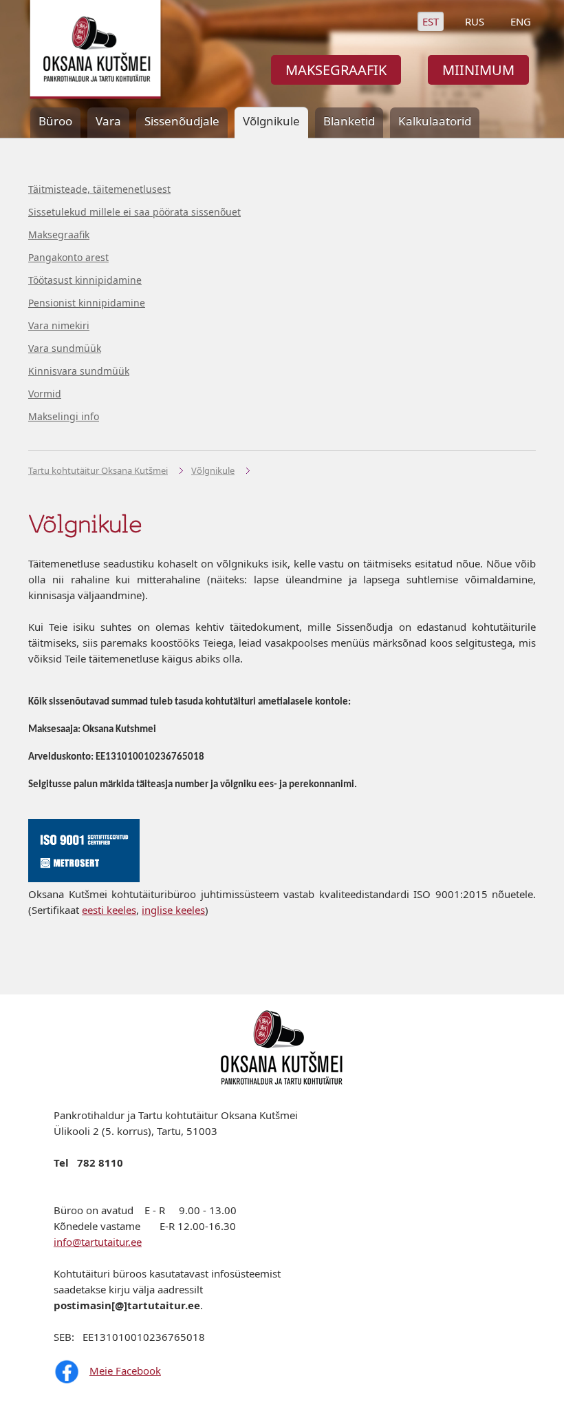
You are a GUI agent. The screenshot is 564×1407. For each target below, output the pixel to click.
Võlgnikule (213, 470)
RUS (474, 21)
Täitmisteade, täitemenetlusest (99, 189)
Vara (108, 121)
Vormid (44, 393)
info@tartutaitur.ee (98, 1242)
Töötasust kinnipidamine (85, 279)
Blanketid (349, 121)
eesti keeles (109, 910)
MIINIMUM (478, 70)
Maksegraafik (58, 234)
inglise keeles (173, 910)
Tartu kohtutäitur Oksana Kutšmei (98, 470)
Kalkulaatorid (434, 121)
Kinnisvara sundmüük (78, 370)
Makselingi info (63, 416)
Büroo (55, 121)
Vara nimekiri (58, 325)
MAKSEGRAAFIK (336, 70)
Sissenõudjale (181, 121)
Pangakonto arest (68, 257)
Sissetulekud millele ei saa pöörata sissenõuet (134, 211)
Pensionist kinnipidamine (86, 302)
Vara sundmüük (64, 348)
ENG (520, 21)
